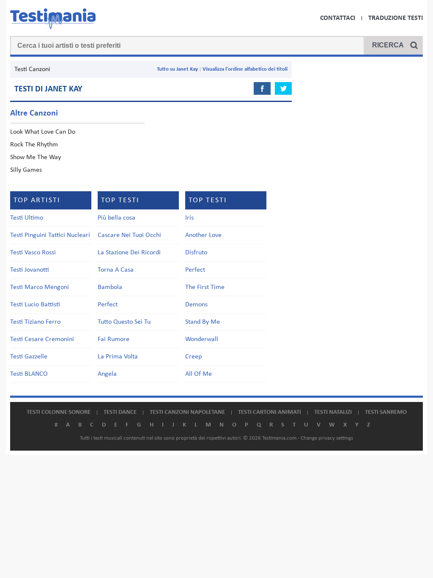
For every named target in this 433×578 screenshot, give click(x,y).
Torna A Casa (116, 270)
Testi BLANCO (29, 374)
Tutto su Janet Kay (177, 69)
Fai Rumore (113, 339)
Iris (189, 218)
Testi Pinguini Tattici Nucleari (50, 235)
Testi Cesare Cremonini (42, 339)
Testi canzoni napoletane (187, 412)
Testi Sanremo (386, 412)
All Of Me (198, 374)
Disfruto (196, 252)
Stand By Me (202, 322)
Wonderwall (201, 339)
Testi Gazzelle (28, 356)
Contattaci (337, 18)
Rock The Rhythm (34, 144)
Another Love (203, 235)
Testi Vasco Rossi (33, 252)
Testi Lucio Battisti (35, 304)
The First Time (205, 287)
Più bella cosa (116, 218)
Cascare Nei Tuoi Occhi (129, 235)
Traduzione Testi (395, 18)
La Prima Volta (118, 356)
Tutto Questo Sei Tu (124, 322)
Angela (107, 374)
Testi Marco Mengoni (39, 287)
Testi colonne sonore (58, 412)
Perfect (108, 304)
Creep (193, 356)
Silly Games (26, 170)
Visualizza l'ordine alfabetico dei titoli (245, 69)
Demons (196, 304)
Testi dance (120, 412)
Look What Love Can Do (42, 132)
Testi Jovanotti (29, 270)
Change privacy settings (327, 438)
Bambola (110, 287)
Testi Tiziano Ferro (35, 322)
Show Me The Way (35, 157)
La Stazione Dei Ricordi (129, 252)
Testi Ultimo (26, 218)
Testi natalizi (333, 412)
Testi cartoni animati (269, 412)
